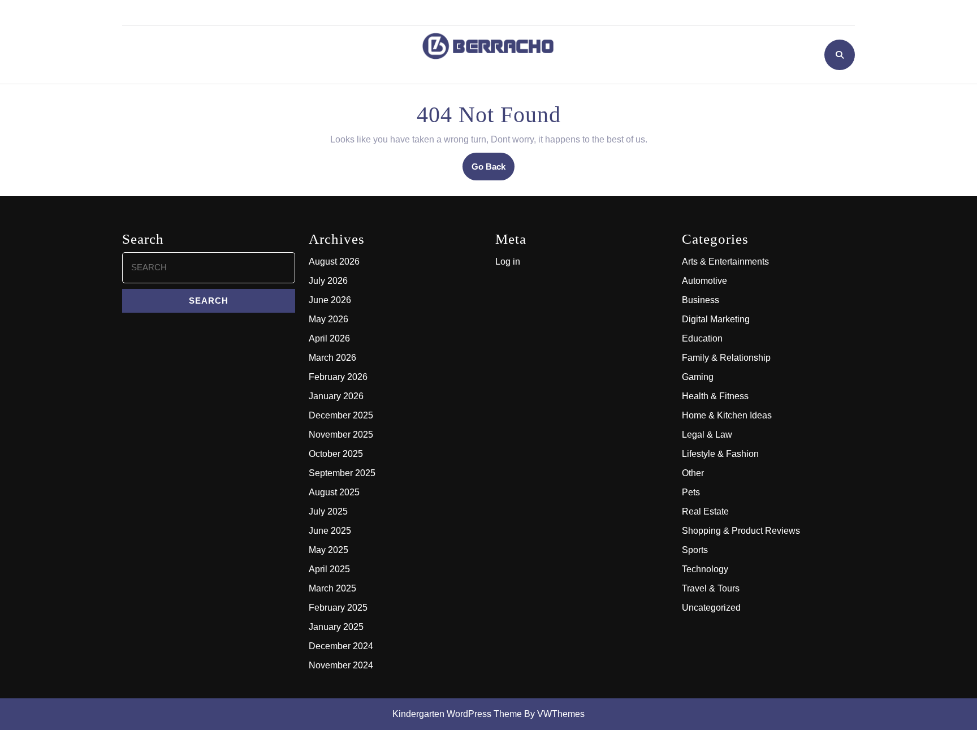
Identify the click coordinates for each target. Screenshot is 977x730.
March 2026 (332, 357)
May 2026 (328, 319)
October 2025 (336, 454)
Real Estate (705, 511)
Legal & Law (707, 434)
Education (702, 338)
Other (693, 473)
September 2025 (342, 473)
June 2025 (330, 530)
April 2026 (329, 338)
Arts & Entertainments (725, 261)
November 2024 (341, 665)
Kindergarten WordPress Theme (457, 714)
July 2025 (328, 511)
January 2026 (336, 396)
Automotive (704, 281)
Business (700, 300)
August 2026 (334, 261)
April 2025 (329, 569)
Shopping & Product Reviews (741, 530)
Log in (507, 261)
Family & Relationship (726, 357)
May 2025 (328, 550)
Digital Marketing (716, 319)
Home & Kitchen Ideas (727, 415)
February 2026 (338, 377)
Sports (695, 550)
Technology (705, 569)
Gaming (698, 377)
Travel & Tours (711, 588)
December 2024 (341, 646)
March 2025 (332, 588)
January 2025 (336, 627)
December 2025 (341, 415)
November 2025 (341, 434)
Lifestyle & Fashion (720, 454)
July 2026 (328, 281)
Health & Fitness (715, 396)
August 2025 (334, 492)
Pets (691, 492)
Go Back (493, 170)
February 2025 (338, 607)
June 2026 (330, 300)
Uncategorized (711, 607)
